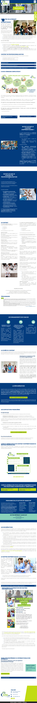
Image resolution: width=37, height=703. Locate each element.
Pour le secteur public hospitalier (7, 489)
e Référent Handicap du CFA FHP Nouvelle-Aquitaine (11, 550)
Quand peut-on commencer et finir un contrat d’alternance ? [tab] (14, 68)
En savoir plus (5, 673)
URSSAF (11, 546)
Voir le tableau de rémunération (18, 397)
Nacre (24, 46)
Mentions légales (13, 702)
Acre (22, 46)
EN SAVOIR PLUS (18, 477)
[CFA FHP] (0, 13)
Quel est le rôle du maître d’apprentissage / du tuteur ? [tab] (13, 585)
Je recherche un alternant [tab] (25, 116)
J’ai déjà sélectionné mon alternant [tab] (6, 117)
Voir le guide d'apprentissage (18, 432)
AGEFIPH (24, 505)
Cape (27, 46)
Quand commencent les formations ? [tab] (9, 65)
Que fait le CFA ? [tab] (4, 62)
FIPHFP (33, 505)
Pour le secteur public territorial (25, 489)
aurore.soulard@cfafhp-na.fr (18, 517)
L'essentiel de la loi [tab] (5, 677)
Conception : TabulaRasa (22, 702)
